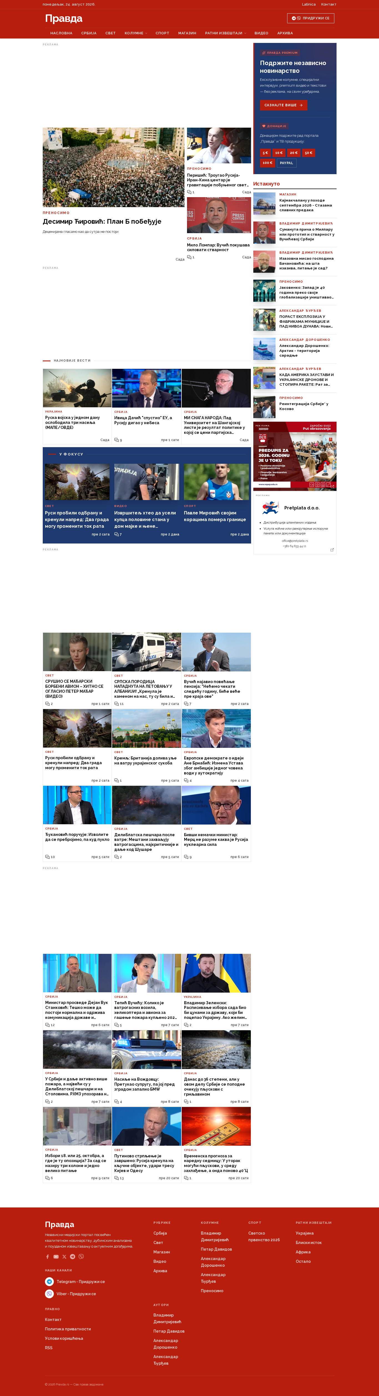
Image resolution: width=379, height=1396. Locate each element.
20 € (294, 153)
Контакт (329, 4)
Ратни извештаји (223, 33)
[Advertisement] (147, 86)
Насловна (61, 33)
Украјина (305, 1233)
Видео (262, 33)
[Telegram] (72, 1256)
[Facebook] (47, 1256)
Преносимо (212, 1291)
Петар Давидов (216, 1249)
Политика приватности (68, 1329)
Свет (110, 33)
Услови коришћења (64, 1338)
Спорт (163, 33)
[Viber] (81, 1256)
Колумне (134, 33)
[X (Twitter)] (64, 1257)
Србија (89, 33)
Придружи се (316, 18)
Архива (285, 33)
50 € (308, 153)
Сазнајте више (280, 105)
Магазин (187, 33)
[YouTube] (56, 1257)
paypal (287, 163)
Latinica (309, 4)
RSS (48, 1348)
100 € (267, 163)
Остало (303, 1261)
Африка (303, 1252)
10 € (279, 153)
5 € (265, 153)
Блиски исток (309, 1242)
